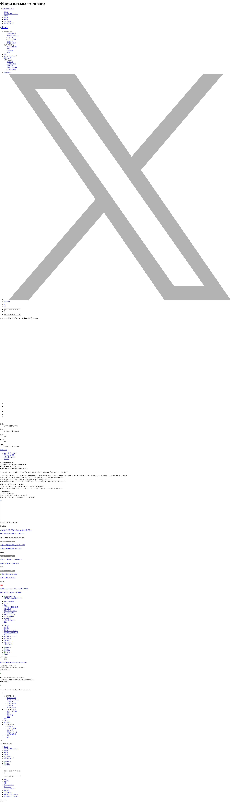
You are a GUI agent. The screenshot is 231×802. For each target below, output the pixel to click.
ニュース (10, 37)
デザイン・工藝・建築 (11, 607)
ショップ (6, 720)
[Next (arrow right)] (2, 801)
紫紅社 (6, 17)
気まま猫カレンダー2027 (7, 578)
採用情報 (6, 629)
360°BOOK (7, 618)
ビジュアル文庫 (9, 612)
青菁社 (6, 19)
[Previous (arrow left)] (0, 801)
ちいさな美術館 (9, 616)
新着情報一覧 (11, 33)
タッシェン (7, 787)
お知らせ (10, 41)
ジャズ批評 (7, 21)
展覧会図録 (7, 609)
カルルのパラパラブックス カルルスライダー (12, 533)
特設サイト (3, 450)
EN (5, 306)
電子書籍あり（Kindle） (11, 796)
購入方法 (10, 65)
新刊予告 (10, 50)
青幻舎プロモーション (11, 14)
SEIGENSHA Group (8, 9)
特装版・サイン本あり (11, 794)
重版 (8, 52)
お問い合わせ (11, 69)
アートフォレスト (9, 614)
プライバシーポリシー (11, 631)
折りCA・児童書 (9, 455)
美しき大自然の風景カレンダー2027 (10, 548)
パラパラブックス (9, 457)
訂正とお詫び (11, 43)
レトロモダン (8, 792)
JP (4, 304)
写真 (5, 605)
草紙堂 (6, 15)
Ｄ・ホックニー (9, 785)
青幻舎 (6, 12)
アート (6, 603)
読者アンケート (12, 67)
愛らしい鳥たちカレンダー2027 (9, 563)
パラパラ (6, 459)
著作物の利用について (11, 633)
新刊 (8, 48)
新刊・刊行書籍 (12, 47)
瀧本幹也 (6, 790)
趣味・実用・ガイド (10, 453)
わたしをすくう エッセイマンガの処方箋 (10, 592)
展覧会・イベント (13, 35)
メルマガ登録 (11, 64)
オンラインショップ (10, 636)
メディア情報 (11, 39)
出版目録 (10, 62)
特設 (5, 622)
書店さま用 (7, 638)
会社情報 (6, 627)
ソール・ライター (9, 788)
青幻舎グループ (9, 23)
